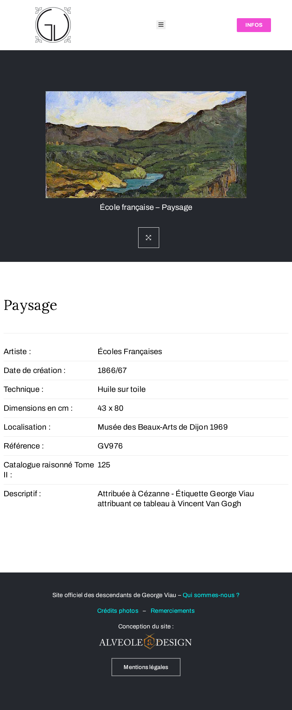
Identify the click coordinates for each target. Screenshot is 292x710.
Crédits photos (120, 610)
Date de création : (35, 370)
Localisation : (27, 427)
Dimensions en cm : (38, 408)
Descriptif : (22, 493)
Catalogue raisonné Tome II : (49, 470)
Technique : (24, 389)
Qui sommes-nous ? (211, 595)
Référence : (24, 446)
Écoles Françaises (130, 351)
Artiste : (17, 351)
